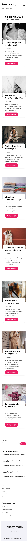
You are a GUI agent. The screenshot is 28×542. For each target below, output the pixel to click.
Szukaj (4, 440)
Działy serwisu (6, 488)
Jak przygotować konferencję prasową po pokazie (14, 477)
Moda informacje (6, 494)
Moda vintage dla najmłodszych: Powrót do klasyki (13, 45)
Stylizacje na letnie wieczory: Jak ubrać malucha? (13, 148)
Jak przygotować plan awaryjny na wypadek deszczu (12, 471)
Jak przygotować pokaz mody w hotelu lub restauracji (14, 466)
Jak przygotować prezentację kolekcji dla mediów (14, 455)
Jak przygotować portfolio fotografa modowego (12, 460)
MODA (3, 491)
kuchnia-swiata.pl (6, 515)
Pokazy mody (9, 4)
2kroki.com (5, 512)
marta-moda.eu (6, 506)
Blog (3, 496)
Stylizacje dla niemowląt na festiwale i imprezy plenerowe (13, 304)
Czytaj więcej (11, 63)
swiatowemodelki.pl (7, 509)
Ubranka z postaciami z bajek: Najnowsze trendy (14, 199)
